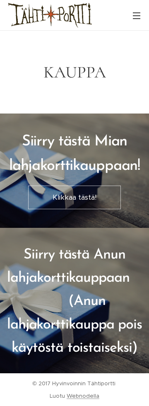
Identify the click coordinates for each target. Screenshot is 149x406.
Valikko (136, 15)
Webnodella (83, 395)
